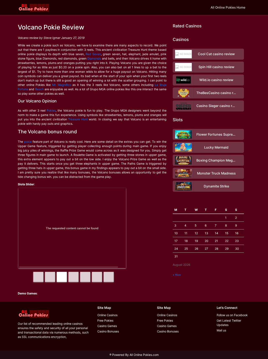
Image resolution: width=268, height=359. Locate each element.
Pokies (51, 110)
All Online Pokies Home (228, 7)
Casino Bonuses (108, 331)
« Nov (177, 274)
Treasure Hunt (78, 119)
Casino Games (107, 326)
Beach (39, 89)
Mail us (221, 330)
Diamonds (94, 58)
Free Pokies (105, 320)
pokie (28, 141)
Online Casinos (107, 315)
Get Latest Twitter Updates (229, 323)
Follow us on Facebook (232, 315)
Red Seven (93, 54)
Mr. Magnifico (61, 85)
